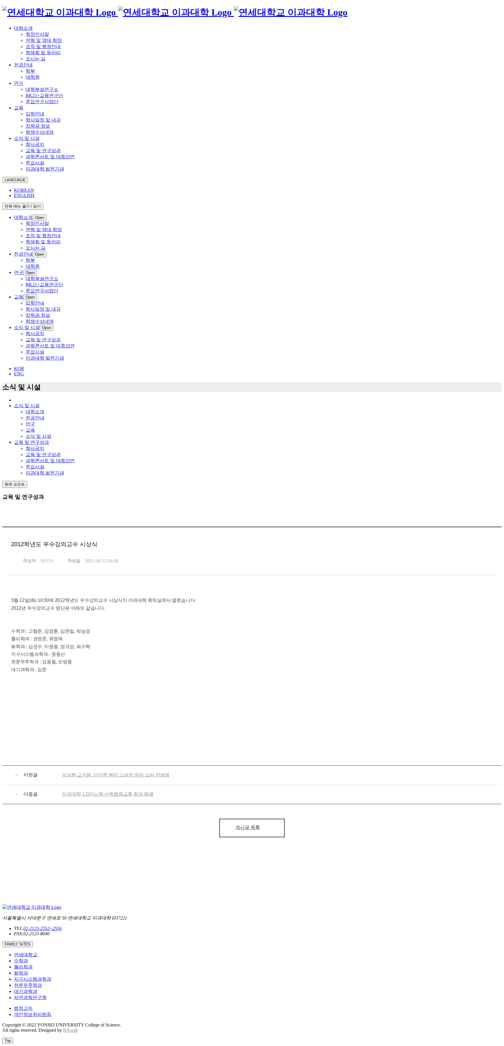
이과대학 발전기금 (45, 472)
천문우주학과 (28, 985)
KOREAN (24, 190)
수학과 (21, 960)
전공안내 (35, 417)
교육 (30, 430)
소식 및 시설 (38, 436)
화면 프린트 (15, 484)
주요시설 (35, 466)
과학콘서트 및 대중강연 (50, 460)
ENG (19, 373)
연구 (30, 423)
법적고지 (23, 1008)
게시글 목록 (247, 827)
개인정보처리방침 (32, 1014)
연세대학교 (25, 954)
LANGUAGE (15, 180)
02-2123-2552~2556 (42, 928)
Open (39, 217)
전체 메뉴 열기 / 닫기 (23, 206)
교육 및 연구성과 (43, 454)
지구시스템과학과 (32, 979)
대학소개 (35, 411)
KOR (19, 368)
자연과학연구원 (30, 997)
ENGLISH (24, 195)
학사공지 (35, 448)
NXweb (70, 1030)
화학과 (21, 973)
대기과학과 (25, 991)
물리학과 (23, 966)
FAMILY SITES (18, 944)
